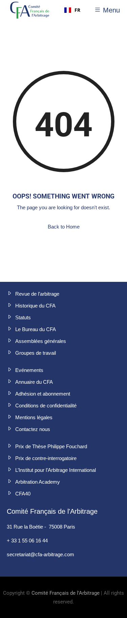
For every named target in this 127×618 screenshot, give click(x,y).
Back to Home (64, 227)
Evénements (29, 370)
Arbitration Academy (37, 482)
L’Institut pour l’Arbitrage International (55, 470)
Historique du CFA (35, 305)
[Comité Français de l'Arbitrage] (29, 10)
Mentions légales (33, 417)
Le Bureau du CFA (35, 329)
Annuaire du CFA (34, 382)
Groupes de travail (35, 353)
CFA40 (22, 493)
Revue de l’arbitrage (37, 294)
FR (77, 10)
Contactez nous (32, 429)
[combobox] (72, 10)
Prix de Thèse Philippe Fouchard (51, 446)
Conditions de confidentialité (46, 405)
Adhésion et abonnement (42, 394)
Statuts (23, 317)
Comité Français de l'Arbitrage (65, 593)
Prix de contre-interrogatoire (46, 458)
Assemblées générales (40, 341)
